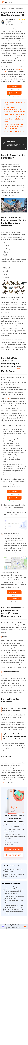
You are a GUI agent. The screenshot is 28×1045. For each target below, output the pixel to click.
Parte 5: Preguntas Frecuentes (14, 131)
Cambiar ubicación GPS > (15, 8)
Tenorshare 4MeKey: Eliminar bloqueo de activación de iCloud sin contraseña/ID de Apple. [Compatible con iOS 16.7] (14, 910)
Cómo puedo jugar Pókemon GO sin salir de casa (14, 875)
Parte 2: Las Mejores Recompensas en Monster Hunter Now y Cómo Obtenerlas (14, 110)
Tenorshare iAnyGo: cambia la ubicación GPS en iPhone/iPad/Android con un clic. (14, 899)
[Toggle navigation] (24, 2)
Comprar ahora (14, 849)
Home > (5, 8)
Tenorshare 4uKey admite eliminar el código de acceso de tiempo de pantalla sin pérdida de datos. (14, 890)
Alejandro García (10, 19)
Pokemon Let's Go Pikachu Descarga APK (13, 870)
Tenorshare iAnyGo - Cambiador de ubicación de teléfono (14, 818)
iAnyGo (6, 399)
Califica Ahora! (21, 24)
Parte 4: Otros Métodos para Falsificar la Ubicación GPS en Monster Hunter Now (13, 126)
